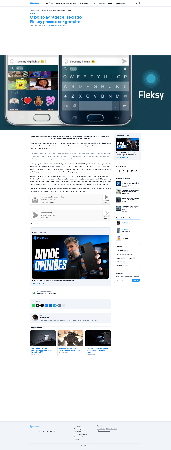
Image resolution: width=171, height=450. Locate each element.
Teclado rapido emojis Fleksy (52, 197)
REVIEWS (110, 3)
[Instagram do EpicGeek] (119, 171)
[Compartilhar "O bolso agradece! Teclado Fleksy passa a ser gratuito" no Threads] (38, 305)
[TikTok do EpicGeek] (136, 171)
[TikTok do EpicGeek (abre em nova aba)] (55, 431)
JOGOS (93, 3)
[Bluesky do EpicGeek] (132, 171)
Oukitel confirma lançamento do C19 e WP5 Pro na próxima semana (97, 350)
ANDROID (121, 262)
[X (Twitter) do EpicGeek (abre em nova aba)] (43, 431)
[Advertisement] (85, 39)
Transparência (78, 431)
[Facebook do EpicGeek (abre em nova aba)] (51, 431)
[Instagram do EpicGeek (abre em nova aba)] (31, 431)
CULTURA (102, 3)
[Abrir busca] (136, 3)
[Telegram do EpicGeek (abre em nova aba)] (39, 431)
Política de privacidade (80, 434)
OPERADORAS (84, 3)
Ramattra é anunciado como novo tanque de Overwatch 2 (69, 349)
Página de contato (111, 428)
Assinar (136, 280)
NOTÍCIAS (49, 3)
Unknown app (46, 212)
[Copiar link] (63, 305)
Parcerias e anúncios (104, 431)
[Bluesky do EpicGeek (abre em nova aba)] (47, 431)
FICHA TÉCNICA (121, 3)
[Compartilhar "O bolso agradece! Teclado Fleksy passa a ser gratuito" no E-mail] (59, 305)
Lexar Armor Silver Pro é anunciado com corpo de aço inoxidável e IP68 (41, 350)
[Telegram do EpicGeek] (127, 171)
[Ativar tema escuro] (139, 3)
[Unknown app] (35, 215)
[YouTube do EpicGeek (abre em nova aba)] (35, 431)
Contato (76, 439)
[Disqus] (70, 387)
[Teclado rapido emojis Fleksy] (35, 199)
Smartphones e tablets (124, 254)
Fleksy (37, 223)
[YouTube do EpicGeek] (123, 171)
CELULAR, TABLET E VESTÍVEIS (66, 3)
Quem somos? (78, 437)
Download (106, 200)
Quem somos (101, 428)
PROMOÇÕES (122, 265)
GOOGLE (121, 258)
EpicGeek (32, 10)
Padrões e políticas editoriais (82, 429)
